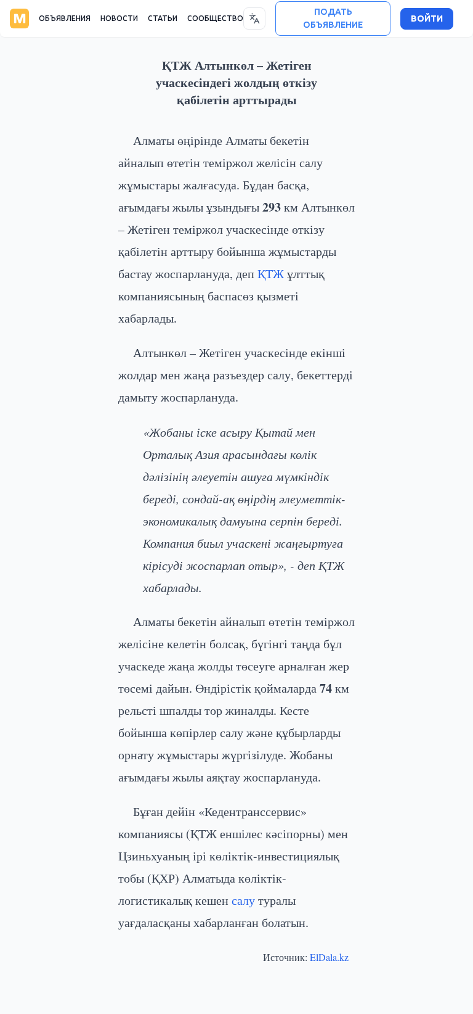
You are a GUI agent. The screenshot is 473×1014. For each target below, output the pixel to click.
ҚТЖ (270, 273)
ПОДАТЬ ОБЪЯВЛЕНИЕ (333, 18)
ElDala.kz (329, 956)
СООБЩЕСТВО (215, 18)
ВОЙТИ (427, 19)
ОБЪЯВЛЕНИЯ (65, 18)
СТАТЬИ (162, 18)
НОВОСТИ (119, 18)
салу (243, 900)
